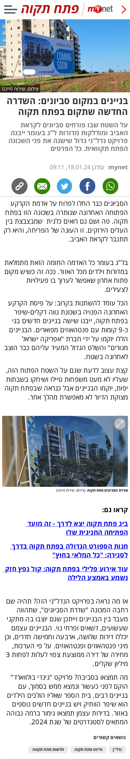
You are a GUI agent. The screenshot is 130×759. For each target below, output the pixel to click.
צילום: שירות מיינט (20, 88)
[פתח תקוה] (64, 15)
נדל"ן (117, 749)
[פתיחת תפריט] (10, 9)
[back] (124, 9)
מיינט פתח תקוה (88, 749)
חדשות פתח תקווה (48, 749)
